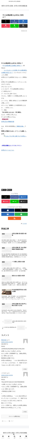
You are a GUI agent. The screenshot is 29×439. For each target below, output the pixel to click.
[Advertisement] (14, 47)
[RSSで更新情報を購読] (14, 218)
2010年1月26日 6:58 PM (7, 342)
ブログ (4, 189)
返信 (25, 369)
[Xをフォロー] (21, 210)
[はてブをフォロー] (7, 214)
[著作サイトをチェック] (7, 210)
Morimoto (4, 340)
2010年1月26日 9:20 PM (7, 375)
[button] (23, 26)
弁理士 (10, 189)
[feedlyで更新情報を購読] (21, 214)
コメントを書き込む (14, 416)
